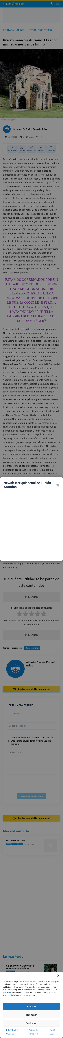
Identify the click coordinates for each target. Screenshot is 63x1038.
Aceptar (31, 1006)
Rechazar (31, 1014)
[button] (58, 975)
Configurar (31, 1023)
